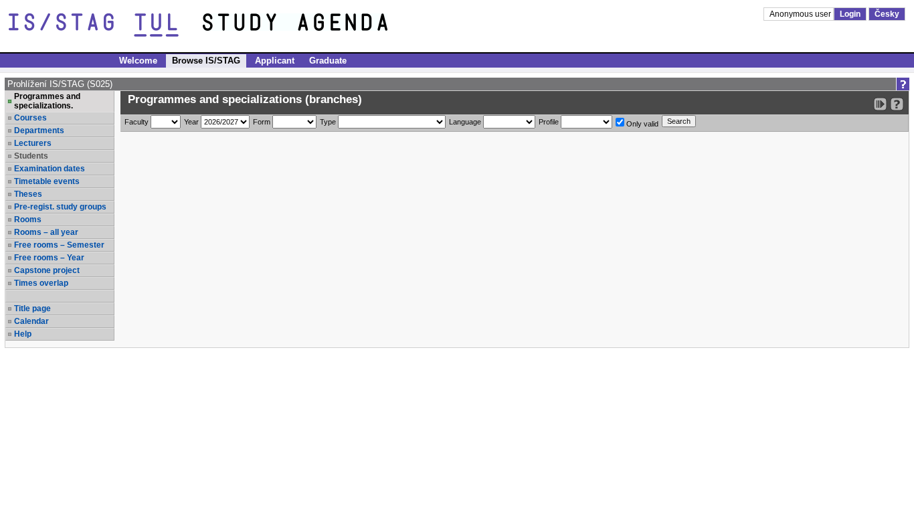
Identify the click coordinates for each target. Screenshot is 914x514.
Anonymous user (801, 14)
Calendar (31, 321)
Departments (39, 130)
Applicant (274, 61)
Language (465, 122)
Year (191, 122)
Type (328, 122)
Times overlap (41, 283)
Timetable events (47, 181)
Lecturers (33, 143)
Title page (32, 308)
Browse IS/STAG (206, 61)
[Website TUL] (106, 25)
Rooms (27, 219)
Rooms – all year (46, 232)
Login (850, 14)
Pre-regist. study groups (60, 206)
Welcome (138, 61)
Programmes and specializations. (47, 101)
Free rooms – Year (49, 257)
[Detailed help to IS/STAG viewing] (897, 104)
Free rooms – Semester (59, 245)
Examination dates (49, 168)
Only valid (641, 124)
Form (261, 122)
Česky (887, 14)
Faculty (136, 122)
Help (22, 334)
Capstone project (47, 270)
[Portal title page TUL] (320, 25)
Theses (28, 194)
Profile (549, 122)
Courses (30, 117)
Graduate (328, 61)
